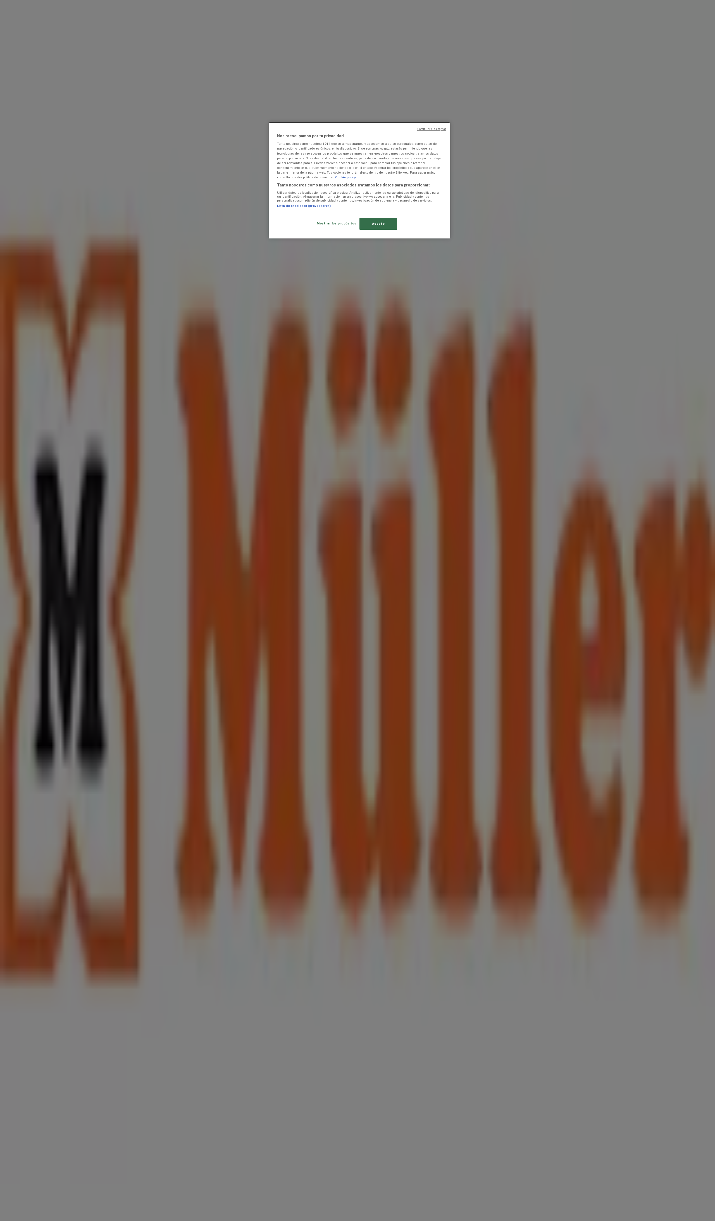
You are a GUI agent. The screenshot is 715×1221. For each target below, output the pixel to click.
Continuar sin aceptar (431, 129)
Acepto (378, 224)
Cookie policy (345, 177)
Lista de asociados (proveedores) (304, 206)
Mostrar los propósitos (336, 223)
